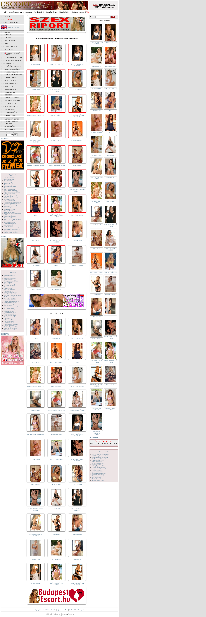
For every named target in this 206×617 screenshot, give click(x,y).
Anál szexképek (8, 180)
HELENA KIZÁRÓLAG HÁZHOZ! (56, 241)
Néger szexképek (8, 279)
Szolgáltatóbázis (51, 12)
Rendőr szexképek (9, 296)
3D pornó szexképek (9, 177)
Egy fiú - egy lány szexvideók (100, 454)
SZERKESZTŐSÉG (10, 126)
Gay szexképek (8, 206)
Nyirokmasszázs (11, 112)
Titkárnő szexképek (9, 319)
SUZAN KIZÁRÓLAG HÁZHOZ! (56, 90)
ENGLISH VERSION (13, 27)
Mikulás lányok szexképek (11, 232)
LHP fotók (8, 95)
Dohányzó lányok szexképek (12, 197)
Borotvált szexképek (9, 189)
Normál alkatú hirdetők (14, 75)
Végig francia (10, 92)
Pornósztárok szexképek (10, 292)
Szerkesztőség (73, 610)
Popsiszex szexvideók (98, 474)
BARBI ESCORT (56, 290)
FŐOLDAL (8, 16)
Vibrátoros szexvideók (98, 480)
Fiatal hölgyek (10, 89)
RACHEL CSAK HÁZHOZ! (77, 410)
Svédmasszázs (10, 109)
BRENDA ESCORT (77, 266)
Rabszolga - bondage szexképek (12, 295)
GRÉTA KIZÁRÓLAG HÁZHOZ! (56, 215)
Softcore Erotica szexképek (11, 301)
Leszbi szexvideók (97, 470)
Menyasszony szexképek (10, 230)
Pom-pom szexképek (9, 289)
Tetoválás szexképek (9, 317)
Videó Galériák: (104, 451)
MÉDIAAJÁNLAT (10, 129)
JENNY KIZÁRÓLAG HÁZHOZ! (77, 65)
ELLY (110, 316)
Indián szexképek (8, 215)
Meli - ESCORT (77, 90)
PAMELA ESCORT (56, 190)
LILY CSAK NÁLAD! (77, 140)
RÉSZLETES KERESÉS (11, 22)
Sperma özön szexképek (10, 302)
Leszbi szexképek (8, 226)
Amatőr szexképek (9, 179)
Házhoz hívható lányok (13, 57)
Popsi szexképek (8, 291)
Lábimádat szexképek (10, 223)
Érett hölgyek (10, 86)
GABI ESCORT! (77, 240)
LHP (5, 12)
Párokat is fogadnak (12, 100)
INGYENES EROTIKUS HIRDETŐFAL (11, 122)
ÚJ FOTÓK (8, 38)
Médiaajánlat (81, 610)
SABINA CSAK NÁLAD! (56, 459)
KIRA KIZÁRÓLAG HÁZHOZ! (35, 166)
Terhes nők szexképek (10, 315)
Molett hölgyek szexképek (11, 276)
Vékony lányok (10, 77)
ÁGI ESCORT (35, 266)
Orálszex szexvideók (97, 471)
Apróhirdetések (39, 12)
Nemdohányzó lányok (13, 60)
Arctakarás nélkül (12, 98)
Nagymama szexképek (10, 278)
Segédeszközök (10, 80)
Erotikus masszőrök (12, 69)
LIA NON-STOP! (35, 90)
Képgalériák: (12, 175)
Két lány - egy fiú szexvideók (100, 458)
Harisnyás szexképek (9, 212)
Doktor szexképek (9, 199)
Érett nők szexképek (9, 200)
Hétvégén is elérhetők (13, 66)
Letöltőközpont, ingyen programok (20, 12)
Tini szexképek (8, 318)
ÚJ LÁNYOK (8, 35)
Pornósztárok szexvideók (99, 476)
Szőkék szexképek (9, 308)
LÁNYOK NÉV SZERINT (12, 119)
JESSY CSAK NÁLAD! (56, 64)
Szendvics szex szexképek (11, 307)
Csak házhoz (9, 63)
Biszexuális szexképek (10, 186)
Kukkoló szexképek (9, 222)
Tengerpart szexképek (10, 314)
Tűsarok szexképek (9, 325)
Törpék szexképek (9, 321)
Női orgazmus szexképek (11, 281)
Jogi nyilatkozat (39, 610)
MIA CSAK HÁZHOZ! (56, 115)
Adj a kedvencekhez (62, 610)
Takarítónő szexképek (10, 312)
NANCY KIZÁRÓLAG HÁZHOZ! (35, 141)
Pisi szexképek (8, 288)
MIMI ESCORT (35, 64)
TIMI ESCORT (77, 166)
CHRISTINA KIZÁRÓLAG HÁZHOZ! (77, 190)
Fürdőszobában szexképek (11, 205)
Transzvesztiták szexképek (11, 324)
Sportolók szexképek (9, 304)
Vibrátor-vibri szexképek (11, 328)
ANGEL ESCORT (36, 290)
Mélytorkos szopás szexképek (12, 229)
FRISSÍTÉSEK (9, 49)
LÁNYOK (7, 32)
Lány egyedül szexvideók (99, 467)
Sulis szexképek (8, 305)
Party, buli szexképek (9, 285)
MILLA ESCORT (56, 338)
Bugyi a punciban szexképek (12, 192)
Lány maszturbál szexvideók (100, 469)
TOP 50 (7, 43)
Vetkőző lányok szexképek (11, 327)
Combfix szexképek (9, 193)
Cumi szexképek (8, 196)
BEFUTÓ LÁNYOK (10, 40)
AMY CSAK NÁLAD (77, 215)
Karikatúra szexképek (10, 216)
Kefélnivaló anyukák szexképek (12, 219)
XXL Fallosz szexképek (10, 330)
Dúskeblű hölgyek (11, 72)
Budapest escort (11, 115)
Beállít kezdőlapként (50, 610)
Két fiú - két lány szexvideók (100, 457)
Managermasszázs (11, 106)
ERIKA (56, 266)
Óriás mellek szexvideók (99, 473)
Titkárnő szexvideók (97, 479)
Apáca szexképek (8, 182)
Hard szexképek (8, 210)
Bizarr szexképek (8, 187)
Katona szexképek (9, 218)
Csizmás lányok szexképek (11, 195)
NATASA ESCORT (56, 140)
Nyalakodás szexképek (10, 284)
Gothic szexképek (9, 207)
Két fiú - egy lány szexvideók (100, 456)
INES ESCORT (35, 240)
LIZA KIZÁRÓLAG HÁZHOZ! (56, 166)
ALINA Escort (36, 190)
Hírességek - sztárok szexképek (12, 213)
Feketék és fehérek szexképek (12, 203)
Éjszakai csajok (10, 103)
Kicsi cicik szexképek (10, 220)
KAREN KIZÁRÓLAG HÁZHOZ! (77, 115)
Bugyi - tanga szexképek (10, 190)
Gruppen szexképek (9, 209)
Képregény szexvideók (98, 466)
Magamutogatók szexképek (11, 228)
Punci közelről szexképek (11, 294)
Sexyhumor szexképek (10, 299)
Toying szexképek (9, 322)
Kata (35, 215)
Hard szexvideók (96, 464)
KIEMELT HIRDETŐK (11, 46)
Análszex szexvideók (98, 460)
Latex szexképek (8, 225)
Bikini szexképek (8, 185)
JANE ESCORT (35, 410)
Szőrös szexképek (9, 311)
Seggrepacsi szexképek (10, 298)
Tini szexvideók (96, 477)
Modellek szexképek (9, 275)
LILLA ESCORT (77, 485)
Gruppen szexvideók (97, 463)
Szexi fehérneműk (11, 83)
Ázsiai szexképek (8, 183)
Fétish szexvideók (97, 461)
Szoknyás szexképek (9, 309)
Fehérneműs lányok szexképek (12, 202)
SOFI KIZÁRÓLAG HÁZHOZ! (35, 115)
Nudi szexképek (8, 282)
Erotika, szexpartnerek (79, 12)
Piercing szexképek (9, 286)
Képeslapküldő (64, 12)
